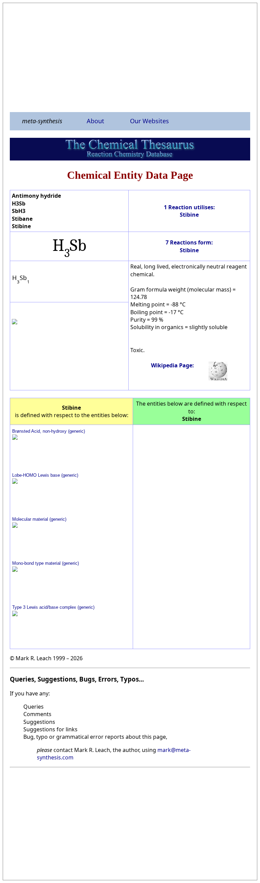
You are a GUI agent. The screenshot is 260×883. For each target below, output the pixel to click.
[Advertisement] (130, 57)
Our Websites (149, 121)
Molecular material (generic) (39, 519)
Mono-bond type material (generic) (45, 563)
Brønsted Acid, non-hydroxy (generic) (48, 431)
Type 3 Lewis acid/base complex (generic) (53, 607)
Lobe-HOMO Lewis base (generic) (45, 475)
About (95, 121)
